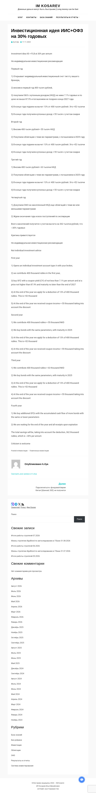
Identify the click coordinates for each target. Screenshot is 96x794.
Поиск (14, 514)
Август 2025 (16, 648)
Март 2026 (15, 612)
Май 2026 (15, 601)
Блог (20, 17)
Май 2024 (15, 694)
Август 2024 (16, 679)
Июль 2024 (16, 684)
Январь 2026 (16, 622)
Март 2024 (15, 704)
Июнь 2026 (16, 596)
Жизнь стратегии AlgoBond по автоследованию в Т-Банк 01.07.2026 (40, 551)
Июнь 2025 (16, 658)
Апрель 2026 (16, 607)
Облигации (16, 750)
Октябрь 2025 (17, 637)
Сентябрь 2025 (17, 643)
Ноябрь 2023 (16, 720)
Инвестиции (23, 451)
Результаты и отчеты (67, 17)
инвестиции (44, 451)
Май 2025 (15, 663)
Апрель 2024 (16, 699)
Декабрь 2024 (17, 668)
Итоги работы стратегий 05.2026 (25, 556)
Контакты (31, 17)
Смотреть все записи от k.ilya (24, 474)
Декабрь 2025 (17, 627)
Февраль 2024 (17, 709)
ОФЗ (13, 755)
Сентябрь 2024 (17, 673)
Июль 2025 (16, 653)
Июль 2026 (16, 591)
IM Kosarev (48, 6)
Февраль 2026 (17, 617)
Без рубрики (16, 740)
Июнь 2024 (16, 689)
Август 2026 (16, 586)
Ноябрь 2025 (16, 632)
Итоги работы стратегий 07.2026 (25, 535)
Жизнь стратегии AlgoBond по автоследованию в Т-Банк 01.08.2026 (40, 541)
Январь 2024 (16, 715)
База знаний (46, 17)
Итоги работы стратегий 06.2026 (25, 546)
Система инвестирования (22, 766)
